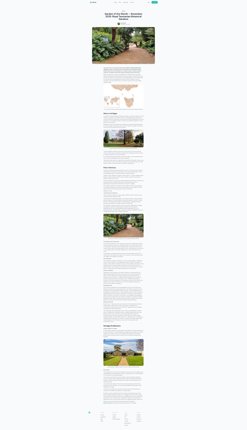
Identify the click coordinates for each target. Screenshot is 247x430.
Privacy (126, 419)
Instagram (139, 421)
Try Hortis (154, 2)
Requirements (128, 423)
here (135, 403)
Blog (120, 2)
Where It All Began (110, 113)
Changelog (125, 2)
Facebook (139, 419)
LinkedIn (138, 414)
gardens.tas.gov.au (108, 403)
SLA (125, 416)
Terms (126, 414)
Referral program (116, 419)
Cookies (126, 425)
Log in (148, 2)
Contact (132, 2)
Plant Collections (109, 168)
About (102, 421)
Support (114, 416)
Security (126, 421)
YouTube (139, 416)
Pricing (115, 2)
